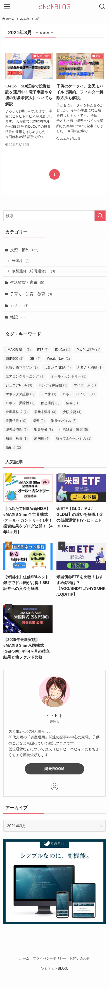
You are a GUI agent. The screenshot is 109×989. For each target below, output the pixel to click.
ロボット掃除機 (20, 403)
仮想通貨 (50, 403)
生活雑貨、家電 (73, 430)
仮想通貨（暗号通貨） (33, 271)
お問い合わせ (80, 958)
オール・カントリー (68, 376)
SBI (35, 359)
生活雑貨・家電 (27, 282)
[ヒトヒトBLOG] (54, 6)
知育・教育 (17, 439)
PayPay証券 (88, 350)
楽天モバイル (64, 421)
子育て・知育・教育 (31, 294)
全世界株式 (17, 412)
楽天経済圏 (17, 430)
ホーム (24, 958)
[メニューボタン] (6, 6)
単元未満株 (45, 412)
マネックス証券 (20, 394)
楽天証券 (43, 430)
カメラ (19, 305)
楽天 (39, 421)
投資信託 (16, 421)
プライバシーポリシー (49, 958)
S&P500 (14, 359)
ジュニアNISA (19, 385)
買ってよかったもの (73, 439)
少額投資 (72, 412)
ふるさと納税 (90, 367)
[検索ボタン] (102, 6)
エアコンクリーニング (25, 376)
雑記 (17, 317)
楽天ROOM (54, 769)
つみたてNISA (57, 367)
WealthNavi (58, 359)
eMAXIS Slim (18, 350)
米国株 (21, 261)
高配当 (13, 447)
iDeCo (62, 350)
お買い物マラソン (22, 367)
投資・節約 (24, 250)
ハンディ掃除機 (53, 385)
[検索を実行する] (100, 215)
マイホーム (85, 385)
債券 (72, 403)
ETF (43, 350)
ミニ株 (48, 394)
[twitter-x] (54, 786)
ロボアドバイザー (79, 394)
